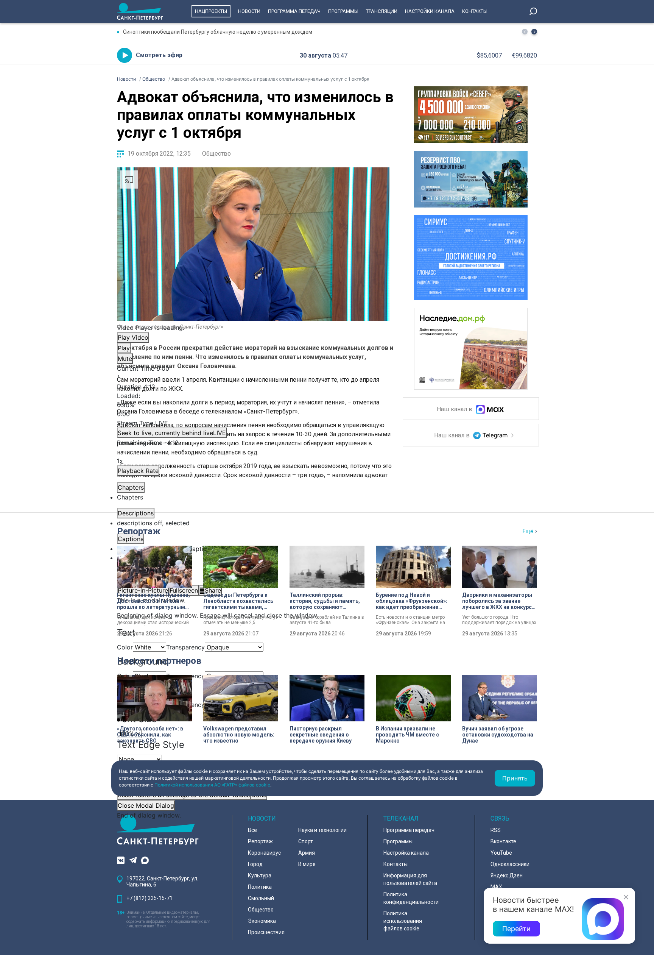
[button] (534, 31)
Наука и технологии (322, 830)
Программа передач (294, 11)
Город (255, 864)
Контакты (474, 11)
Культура (259, 875)
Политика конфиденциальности (411, 898)
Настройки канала (430, 11)
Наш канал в (455, 409)
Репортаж (138, 531)
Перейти (516, 929)
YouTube (501, 853)
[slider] (253, 404)
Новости (249, 11)
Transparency (185, 647)
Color (125, 647)
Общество (216, 153)
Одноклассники (509, 864)
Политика (260, 887)
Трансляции (381, 11)
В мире (307, 864)
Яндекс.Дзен (506, 875)
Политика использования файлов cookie (402, 921)
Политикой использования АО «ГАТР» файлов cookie (212, 785)
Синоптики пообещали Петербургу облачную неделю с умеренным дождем (217, 32)
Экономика (262, 921)
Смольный (261, 898)
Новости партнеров (159, 660)
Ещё (528, 531)
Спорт (305, 841)
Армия (306, 853)
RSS (495, 830)
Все (252, 830)
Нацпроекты (211, 11)
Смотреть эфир (159, 55)
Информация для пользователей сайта (410, 879)
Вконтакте (503, 841)
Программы (343, 11)
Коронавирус (264, 853)
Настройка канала (406, 853)
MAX (496, 887)
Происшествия (266, 932)
